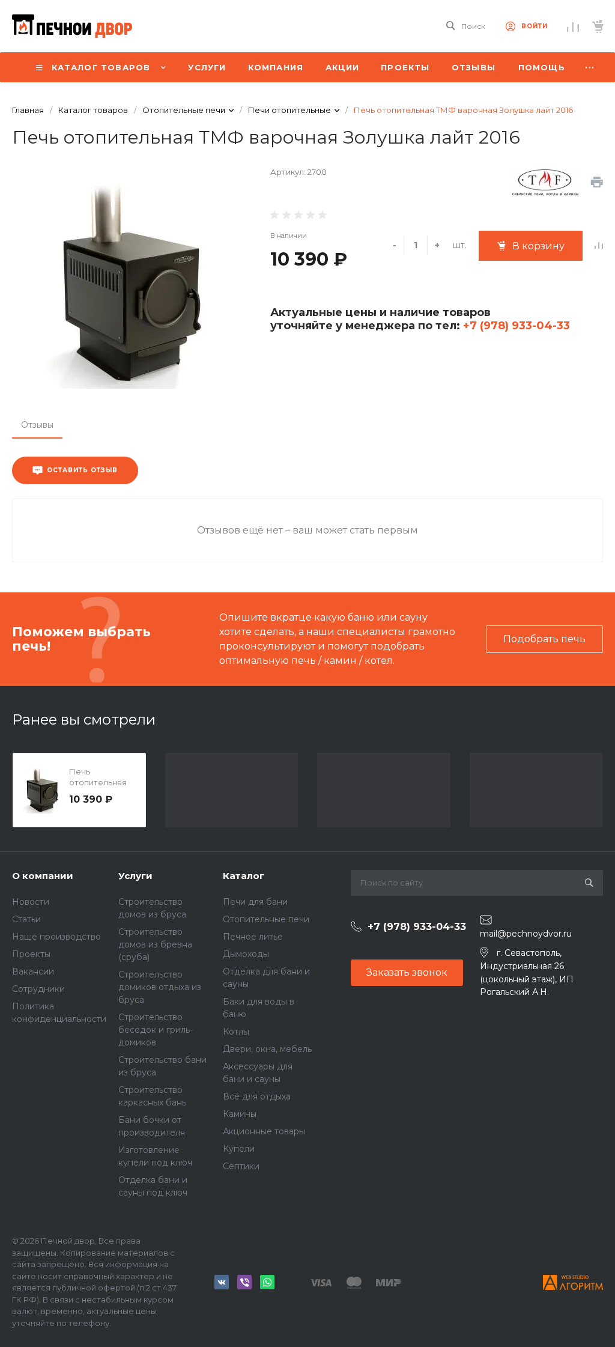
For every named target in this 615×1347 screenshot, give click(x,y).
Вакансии (33, 971)
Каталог (243, 875)
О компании (42, 875)
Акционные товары (264, 1131)
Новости (30, 901)
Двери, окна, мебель (267, 1049)
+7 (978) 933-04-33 (515, 325)
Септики (241, 1166)
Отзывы (37, 424)
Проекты (31, 954)
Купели (239, 1148)
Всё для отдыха (257, 1096)
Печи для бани (255, 901)
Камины (239, 1113)
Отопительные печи (266, 919)
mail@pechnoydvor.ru (526, 933)
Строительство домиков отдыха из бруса (159, 987)
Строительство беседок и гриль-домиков (155, 1030)
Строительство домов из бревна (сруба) (155, 944)
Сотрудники (38, 989)
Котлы (236, 1031)
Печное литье (253, 936)
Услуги (135, 875)
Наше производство (56, 936)
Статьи (26, 919)
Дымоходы (246, 954)
